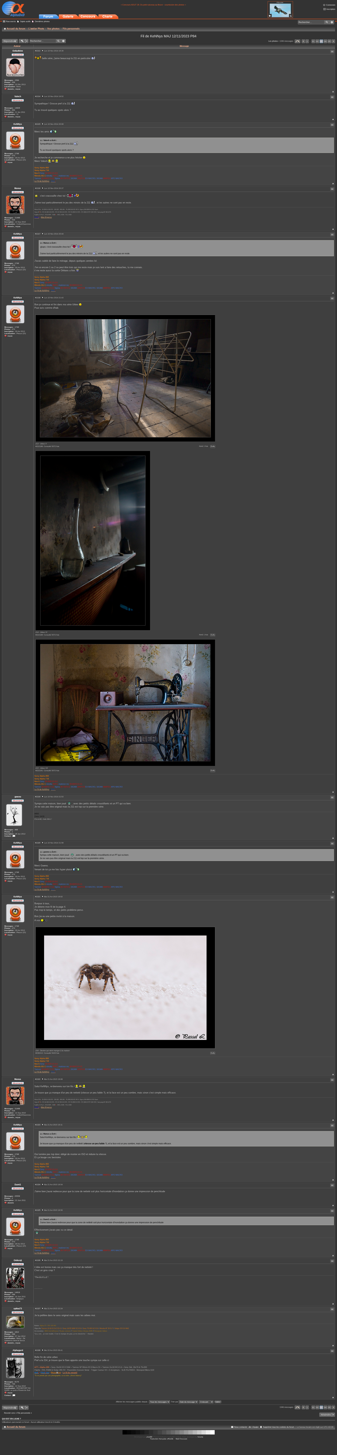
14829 (17, 108)
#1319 (37, 797)
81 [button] (313, 41)
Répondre (9, 41)
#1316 (37, 188)
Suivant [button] (333, 41)
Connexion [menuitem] (330, 5)
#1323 (37, 1125)
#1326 (37, 1260)
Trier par (175, 1402)
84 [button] (325, 41)
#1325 (37, 1210)
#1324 (37, 1184)
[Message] (43, 51)
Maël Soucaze (181, 1439)
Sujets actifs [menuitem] (25, 21)
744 (13, 1384)
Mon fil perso (46, 217)
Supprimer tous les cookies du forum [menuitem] (278, 1427)
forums (200, 1437)
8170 (17, 1382)
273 (13, 156)
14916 (17, 1292)
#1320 (37, 843)
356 (13, 82)
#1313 (37, 51)
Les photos (273, 41)
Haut (333, 92)
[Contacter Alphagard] (13, 1395)
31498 (17, 218)
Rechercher (326, 22)
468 (16, 830)
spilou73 (18, 1308)
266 (13, 1294)
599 (13, 1334)
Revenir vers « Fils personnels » (18, 1413)
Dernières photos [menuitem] (42, 21)
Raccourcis (11, 21)
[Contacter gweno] (13, 836)
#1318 (37, 298)
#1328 (37, 1350)
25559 (17, 1196)
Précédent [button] (303, 41)
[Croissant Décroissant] (206, 1402)
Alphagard (18, 1350)
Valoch (17, 96)
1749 (17, 153)
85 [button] (329, 41)
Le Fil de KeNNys (41, 181)
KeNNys (18, 124)
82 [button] (317, 41)
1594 (17, 80)
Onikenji (18, 1260)
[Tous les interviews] (291, 16)
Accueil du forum (16, 1427)
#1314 (37, 96)
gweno (18, 797)
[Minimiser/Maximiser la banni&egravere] (1, 21)
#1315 (37, 124)
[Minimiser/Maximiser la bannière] (336, 21)
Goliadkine (17, 51)
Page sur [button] (297, 41)
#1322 (37, 1079)
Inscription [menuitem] (330, 9)
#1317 (37, 234)
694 (13, 110)
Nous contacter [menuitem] (240, 1427)
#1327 (37, 1308)
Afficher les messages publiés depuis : (132, 1402)
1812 (17, 1332)
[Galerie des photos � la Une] (270, 16)
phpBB (149, 1437)
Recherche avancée (331, 22)
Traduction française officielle (161, 1439)
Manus (17, 188)
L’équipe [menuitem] (255, 1427)
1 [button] (307, 41)
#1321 (37, 897)
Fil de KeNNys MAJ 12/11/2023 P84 (168, 36)
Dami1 (18, 1184)
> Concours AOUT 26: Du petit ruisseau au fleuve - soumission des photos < (153, 5)
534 (13, 220)
